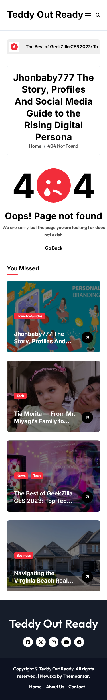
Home (35, 686)
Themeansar (76, 676)
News (21, 475)
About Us (55, 686)
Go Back (53, 248)
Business (24, 555)
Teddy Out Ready (45, 14)
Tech (20, 395)
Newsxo (48, 676)
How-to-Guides (30, 316)
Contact (76, 686)
